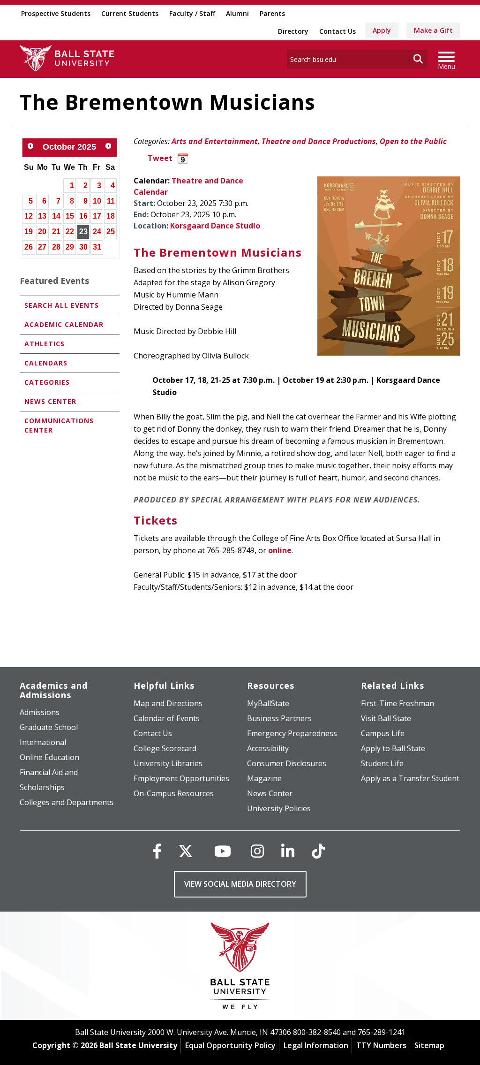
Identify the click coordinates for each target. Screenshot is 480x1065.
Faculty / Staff (192, 13)
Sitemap (429, 1045)
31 (97, 247)
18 (110, 216)
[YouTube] (222, 851)
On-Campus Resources (174, 793)
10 (97, 201)
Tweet (160, 158)
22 (70, 232)
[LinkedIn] (287, 851)
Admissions (40, 712)
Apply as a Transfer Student (410, 778)
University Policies (279, 808)
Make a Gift (433, 30)
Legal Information (316, 1045)
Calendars (46, 362)
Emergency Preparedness (292, 733)
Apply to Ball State (393, 748)
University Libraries (168, 763)
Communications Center (59, 425)
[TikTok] (318, 851)
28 (56, 247)
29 (70, 247)
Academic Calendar (64, 324)
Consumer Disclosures (286, 763)
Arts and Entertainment (215, 141)
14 (56, 216)
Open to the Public (413, 141)
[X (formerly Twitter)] (185, 851)
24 (97, 232)
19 (28, 232)
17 (97, 216)
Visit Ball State (386, 718)
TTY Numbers (381, 1045)
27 (42, 247)
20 (42, 232)
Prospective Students (55, 13)
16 (83, 216)
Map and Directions (168, 703)
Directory (293, 31)
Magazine (264, 778)
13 (42, 216)
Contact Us (337, 31)
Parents (272, 13)
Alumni (237, 13)
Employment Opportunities (181, 778)
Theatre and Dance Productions (319, 141)
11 (111, 201)
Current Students (129, 13)
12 (28, 216)
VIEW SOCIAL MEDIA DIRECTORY (240, 884)
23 (83, 232)
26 (28, 247)
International (43, 742)
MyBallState (268, 703)
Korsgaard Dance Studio (215, 226)
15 (70, 216)
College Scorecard (165, 748)
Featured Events (54, 280)
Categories (47, 382)
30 (83, 247)
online (280, 550)
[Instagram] (257, 851)
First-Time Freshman (397, 703)
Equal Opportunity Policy (230, 1045)
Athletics (44, 343)
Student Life (382, 763)
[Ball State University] (240, 968)
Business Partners (279, 718)
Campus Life (383, 733)
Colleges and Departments (66, 802)
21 (56, 232)
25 (110, 232)
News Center (50, 401)
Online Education (49, 757)
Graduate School (49, 727)
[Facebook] (157, 851)
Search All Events (61, 305)
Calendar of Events (167, 718)
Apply (382, 30)
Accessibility (268, 748)
